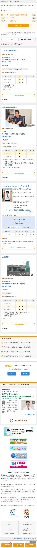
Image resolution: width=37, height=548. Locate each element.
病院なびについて (27, 530)
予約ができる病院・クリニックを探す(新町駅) (17, 351)
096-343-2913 (6, 286)
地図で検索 (27, 39)
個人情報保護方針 (27, 533)
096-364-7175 (6, 136)
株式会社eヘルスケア (13, 491)
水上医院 (5, 257)
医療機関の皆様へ (27, 524)
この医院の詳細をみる (18, 95)
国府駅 (4, 131)
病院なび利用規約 (10, 533)
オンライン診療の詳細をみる (18, 247)
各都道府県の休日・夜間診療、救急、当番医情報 (17, 356)
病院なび (4, 2)
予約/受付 (7, 544)
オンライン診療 (15, 186)
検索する (18, 25)
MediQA (9, 530)
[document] (18, 74)
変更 (34, 15)
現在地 (31, 544)
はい (11, 373)
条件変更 (33, 541)
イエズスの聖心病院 (9, 50)
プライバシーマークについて (13, 516)
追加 (34, 18)
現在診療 (19, 544)
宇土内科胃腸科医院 (9, 107)
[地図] (23, 59)
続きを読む (8, 165)
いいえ (25, 373)
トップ (10, 524)
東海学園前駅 (6, 281)
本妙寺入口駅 (6, 57)
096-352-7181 (6, 62)
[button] (3, 402)
